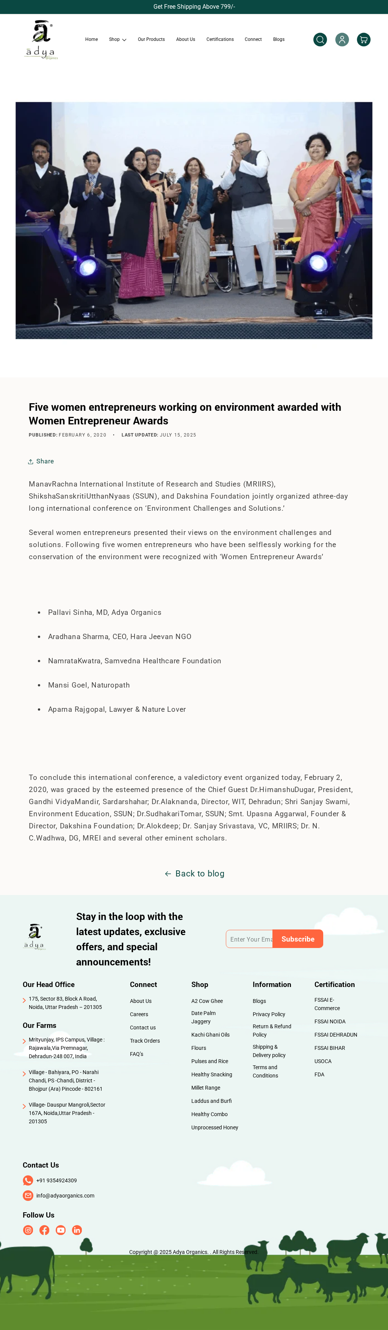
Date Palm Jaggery (203, 1017)
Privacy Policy (269, 1014)
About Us (141, 1001)
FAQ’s (136, 1054)
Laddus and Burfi (211, 1101)
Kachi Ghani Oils (210, 1035)
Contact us (143, 1027)
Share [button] (45, 461)
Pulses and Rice (209, 1061)
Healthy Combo (209, 1114)
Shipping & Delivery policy (269, 1051)
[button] (118, 39)
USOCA (323, 1061)
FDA (319, 1074)
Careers (139, 1014)
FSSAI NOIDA (330, 1021)
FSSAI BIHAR (329, 1048)
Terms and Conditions (265, 1071)
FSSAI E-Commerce (327, 1004)
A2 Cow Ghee (207, 1001)
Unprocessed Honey (214, 1127)
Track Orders (145, 1041)
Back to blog (200, 873)
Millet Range (205, 1088)
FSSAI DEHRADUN (335, 1035)
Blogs (259, 1001)
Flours (198, 1048)
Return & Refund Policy (272, 1030)
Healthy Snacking (211, 1074)
